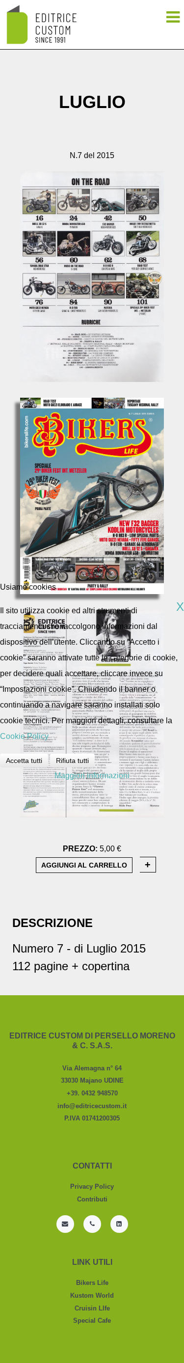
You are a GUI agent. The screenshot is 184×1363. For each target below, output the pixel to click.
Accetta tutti (24, 760)
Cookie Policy (24, 736)
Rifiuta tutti (72, 760)
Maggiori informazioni (92, 775)
